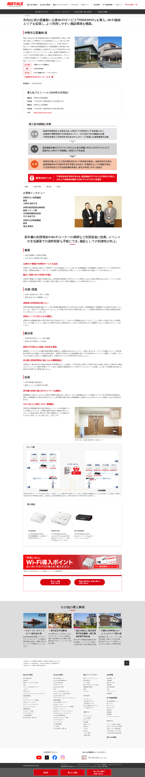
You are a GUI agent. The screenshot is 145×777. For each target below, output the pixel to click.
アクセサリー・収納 (28, 711)
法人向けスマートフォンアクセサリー (63, 711)
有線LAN (25, 680)
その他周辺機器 (27, 715)
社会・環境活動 (111, 687)
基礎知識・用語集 (87, 687)
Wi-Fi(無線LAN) (27, 678)
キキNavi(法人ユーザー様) (114, 731)
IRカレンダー (110, 708)
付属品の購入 (87, 735)
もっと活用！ (86, 682)
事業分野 (109, 685)
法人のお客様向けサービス (90, 705)
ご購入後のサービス (88, 703)
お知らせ (85, 731)
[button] (55, 582)
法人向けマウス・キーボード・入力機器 (63, 706)
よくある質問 (87, 718)
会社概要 (109, 680)
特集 (84, 689)
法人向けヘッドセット (59, 709)
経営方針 (109, 710)
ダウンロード (87, 720)
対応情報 (85, 722)
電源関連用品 (26, 709)
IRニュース (110, 703)
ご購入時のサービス (88, 701)
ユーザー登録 (87, 733)
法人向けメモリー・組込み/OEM (61, 693)
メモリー (25, 689)
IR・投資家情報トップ (112, 701)
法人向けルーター (58, 685)
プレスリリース (111, 691)
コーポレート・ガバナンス (113, 716)
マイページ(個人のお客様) (114, 724)
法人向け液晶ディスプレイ (60, 702)
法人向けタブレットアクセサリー (62, 713)
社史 (108, 689)
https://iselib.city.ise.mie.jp (43, 112)
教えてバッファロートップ (90, 678)
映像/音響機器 (27, 696)
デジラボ (85, 691)
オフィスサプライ (58, 722)
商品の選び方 (87, 680)
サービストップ (87, 699)
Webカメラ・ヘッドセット (30, 702)
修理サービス (87, 724)
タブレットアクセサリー (29, 706)
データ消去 (56, 726)
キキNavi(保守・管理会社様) (114, 733)
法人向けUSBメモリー (59, 696)
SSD (24, 685)
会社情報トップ (111, 678)
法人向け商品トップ (58, 678)
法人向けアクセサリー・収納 (60, 717)
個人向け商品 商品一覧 (29, 717)
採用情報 (109, 693)
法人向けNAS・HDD (58, 687)
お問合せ (85, 726)
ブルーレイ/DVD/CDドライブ (31, 687)
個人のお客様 (111, 737)
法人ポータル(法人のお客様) (114, 726)
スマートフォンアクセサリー (31, 704)
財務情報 (109, 712)
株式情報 (109, 714)
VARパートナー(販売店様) (114, 728)
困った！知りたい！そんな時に (91, 685)
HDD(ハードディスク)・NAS (30, 682)
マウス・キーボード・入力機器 (31, 700)
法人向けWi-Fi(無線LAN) (59, 680)
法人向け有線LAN (58, 682)
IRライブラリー (111, 705)
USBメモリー (26, 691)
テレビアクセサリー (28, 713)
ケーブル (25, 698)
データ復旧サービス (88, 708)
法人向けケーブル (58, 704)
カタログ (85, 728)
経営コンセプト (111, 682)
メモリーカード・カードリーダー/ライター (34, 693)
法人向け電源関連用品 (59, 715)
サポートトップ (87, 715)
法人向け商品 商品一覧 (59, 728)
